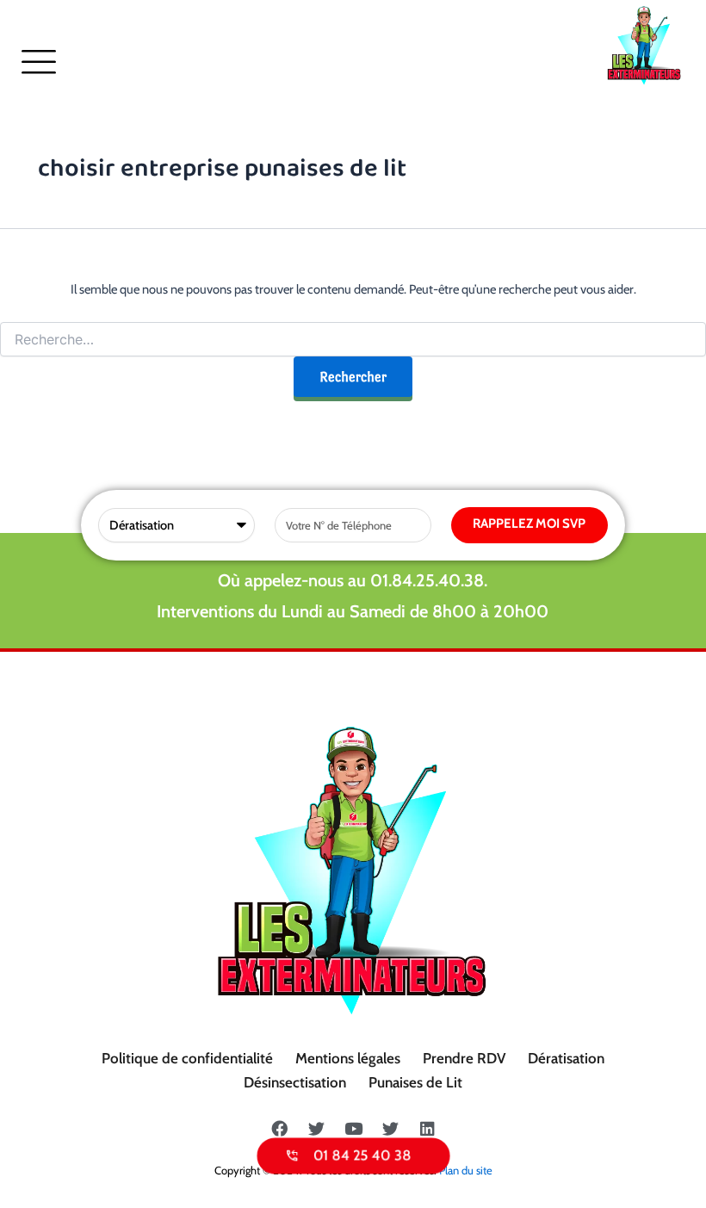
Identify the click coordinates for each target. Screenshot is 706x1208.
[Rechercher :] (353, 340)
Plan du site (465, 1170)
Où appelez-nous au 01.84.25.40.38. (352, 580)
